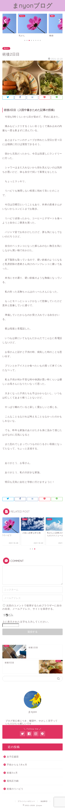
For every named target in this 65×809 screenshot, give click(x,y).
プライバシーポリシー (26, 801)
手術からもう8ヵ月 (17, 765)
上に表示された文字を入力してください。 (26, 621)
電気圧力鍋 (13, 781)
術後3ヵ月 (12, 773)
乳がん (6, 48)
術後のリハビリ (15, 789)
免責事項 (44, 801)
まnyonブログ (33, 5)
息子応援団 (13, 757)
